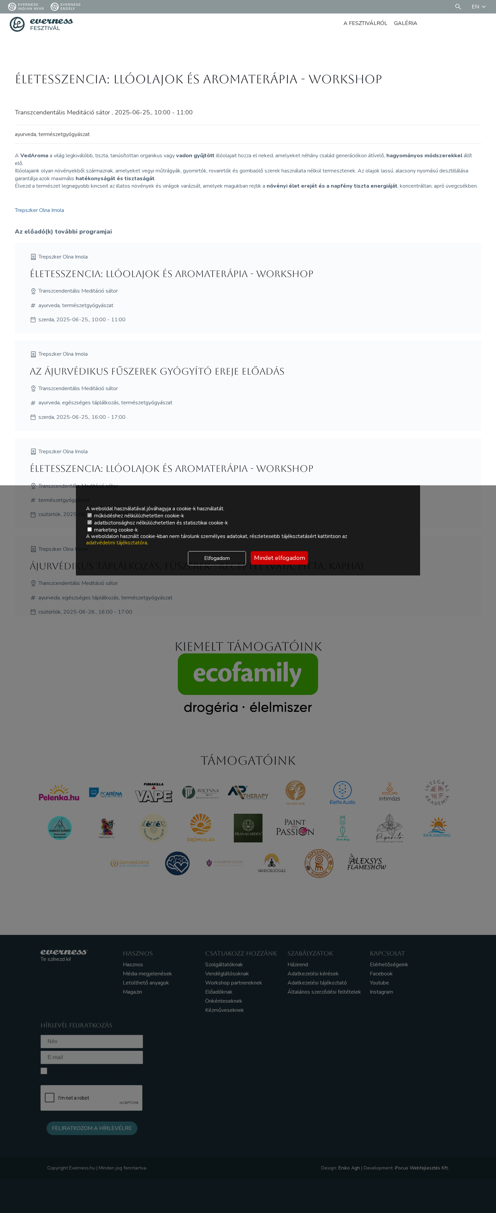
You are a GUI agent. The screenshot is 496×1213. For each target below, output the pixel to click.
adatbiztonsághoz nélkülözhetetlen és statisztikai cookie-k (160, 522)
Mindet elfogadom (279, 558)
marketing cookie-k (115, 530)
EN (475, 6)
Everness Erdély (70, 7)
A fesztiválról (365, 23)
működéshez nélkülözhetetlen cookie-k (138, 515)
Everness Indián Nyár (31, 7)
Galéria (405, 23)
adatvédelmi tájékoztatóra (116, 542)
